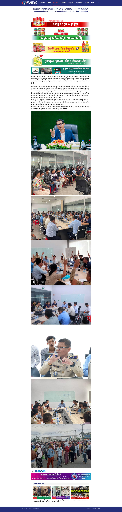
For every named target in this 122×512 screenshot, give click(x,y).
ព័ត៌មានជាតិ (42, 3)
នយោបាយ (63, 3)
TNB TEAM (97, 508)
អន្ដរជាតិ (49, 3)
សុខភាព (87, 3)
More (93, 3)
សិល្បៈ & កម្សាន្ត (79, 3)
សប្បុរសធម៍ (71, 3)
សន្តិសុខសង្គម (56, 3)
